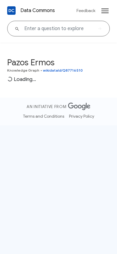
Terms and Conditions (43, 116)
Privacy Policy (81, 116)
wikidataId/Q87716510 (63, 70)
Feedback (85, 10)
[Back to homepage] (11, 10)
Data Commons (37, 11)
